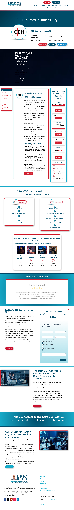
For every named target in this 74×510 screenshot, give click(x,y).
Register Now (58, 110)
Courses (42, 479)
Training (42, 481)
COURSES (43, 5)
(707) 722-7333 (53, 499)
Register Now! (28, 173)
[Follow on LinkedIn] (18, 499)
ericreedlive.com (43, 504)
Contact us (9, 348)
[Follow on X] (8, 499)
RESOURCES (66, 5)
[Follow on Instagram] (14, 499)
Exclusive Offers (47, 2)
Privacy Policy (43, 488)
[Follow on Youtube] (11, 499)
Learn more (37, 406)
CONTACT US (48, 7)
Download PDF (42, 44)
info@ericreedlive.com (55, 502)
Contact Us (43, 486)
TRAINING (60, 5)
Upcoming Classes (56, 2)
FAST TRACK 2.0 (55, 5)
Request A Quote (62, 44)
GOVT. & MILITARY (37, 5)
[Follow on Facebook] (5, 499)
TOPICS (49, 5)
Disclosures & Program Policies (47, 490)
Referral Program (44, 483)
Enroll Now (51, 44)
